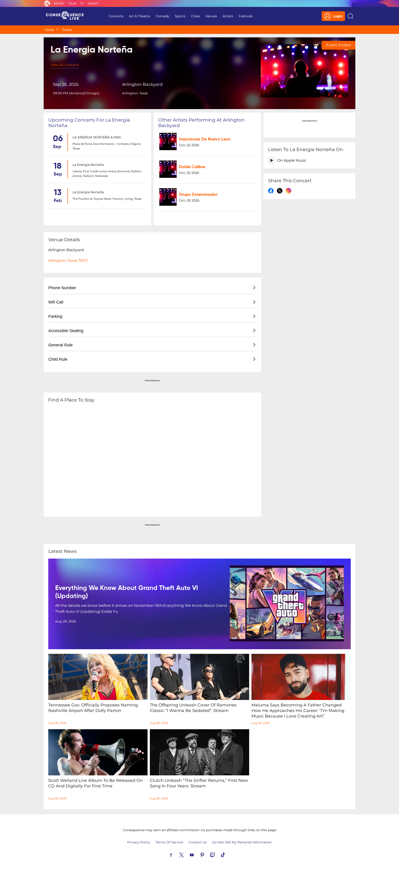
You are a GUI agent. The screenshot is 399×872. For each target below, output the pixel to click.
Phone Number (62, 288)
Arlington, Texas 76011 (68, 260)
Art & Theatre (139, 16)
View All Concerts (65, 65)
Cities (195, 16)
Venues (211, 16)
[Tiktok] (228, 854)
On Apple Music (291, 160)
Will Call (55, 302)
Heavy (93, 3)
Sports (180, 16)
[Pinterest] (207, 854)
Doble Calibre (192, 167)
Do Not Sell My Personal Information (242, 842)
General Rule (60, 345)
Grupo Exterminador (198, 195)
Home (49, 29)
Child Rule (57, 359)
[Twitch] (218, 854)
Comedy (162, 16)
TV (82, 3)
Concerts (116, 16)
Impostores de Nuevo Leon (204, 139)
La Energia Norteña (88, 165)
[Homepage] (67, 16)
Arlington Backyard (142, 84)
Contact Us (198, 842)
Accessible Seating (65, 330)
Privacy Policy (138, 842)
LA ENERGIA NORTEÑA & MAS (97, 137)
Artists (228, 16)
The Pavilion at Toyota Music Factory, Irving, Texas (107, 198)
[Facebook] (176, 854)
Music (59, 3)
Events (67, 29)
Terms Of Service (169, 842)
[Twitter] (186, 854)
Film (72, 3)
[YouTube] (197, 854)
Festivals (246, 16)
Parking (55, 316)
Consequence (47, 3)
